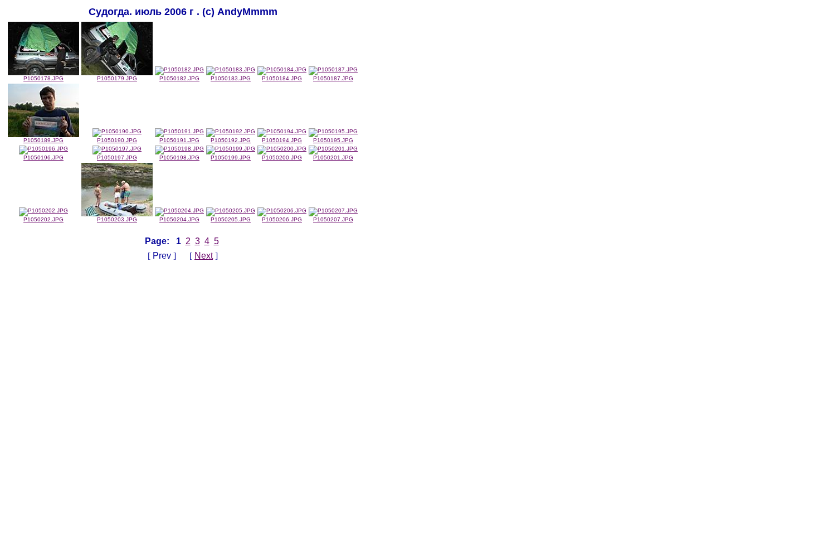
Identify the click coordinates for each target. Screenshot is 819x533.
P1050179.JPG (117, 78)
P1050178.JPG (43, 78)
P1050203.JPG (117, 219)
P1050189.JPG (43, 140)
